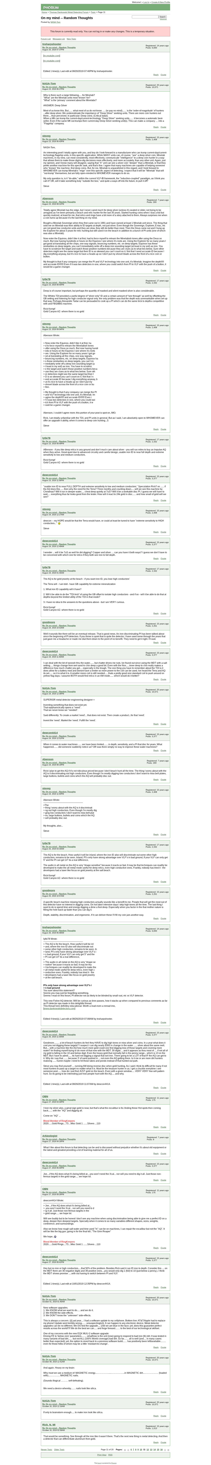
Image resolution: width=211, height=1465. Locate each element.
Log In (146, 2)
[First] (125, 1450)
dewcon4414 (50, 474)
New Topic (71, 39)
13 (151, 1450)
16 (161, 1450)
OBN (45, 1096)
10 (141, 1450)
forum (99, 1463)
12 (148, 1450)
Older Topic (59, 1450)
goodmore (48, 622)
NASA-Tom (55, 22)
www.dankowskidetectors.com (59, 1008)
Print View (101, 1455)
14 (154, 1450)
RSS (110, 1455)
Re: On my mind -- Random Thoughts (59, 47)
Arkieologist (49, 1135)
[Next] (165, 1450)
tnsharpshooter (51, 44)
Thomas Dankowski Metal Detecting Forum (69, 12)
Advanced (163, 19)
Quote (163, 75)
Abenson (47, 198)
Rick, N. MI (48, 1424)
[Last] (168, 1450)
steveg (46, 135)
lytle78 (46, 279)
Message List (59, 39)
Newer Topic (46, 1450)
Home (44, 12)
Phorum (113, 1463)
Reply (156, 75)
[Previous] (128, 1450)
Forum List (46, 39)
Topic (93, 12)
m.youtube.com (51, 55)
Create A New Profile (160, 2)
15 (158, 1450)
